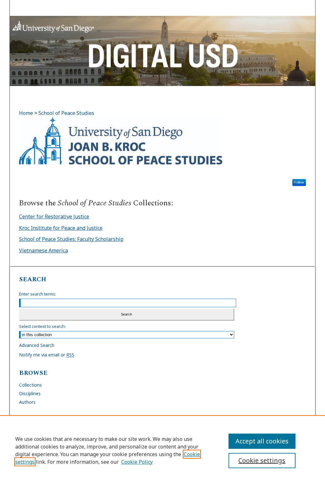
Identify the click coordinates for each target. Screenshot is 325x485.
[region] (162, 450)
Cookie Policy (137, 461)
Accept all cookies (262, 441)
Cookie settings (261, 460)
